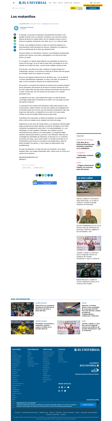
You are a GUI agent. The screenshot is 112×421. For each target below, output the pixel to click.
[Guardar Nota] (15, 50)
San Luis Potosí (62, 361)
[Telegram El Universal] (59, 387)
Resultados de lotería (47, 380)
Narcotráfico (16, 375)
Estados (14, 373)
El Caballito (81, 153)
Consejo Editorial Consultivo (30, 412)
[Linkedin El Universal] (65, 391)
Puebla (60, 356)
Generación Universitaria (46, 362)
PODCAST (60, 2)
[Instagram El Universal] (59, 391)
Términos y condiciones (52, 414)
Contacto (63, 414)
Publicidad (59, 412)
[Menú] (14, 3)
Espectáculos (16, 385)
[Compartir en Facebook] (15, 34)
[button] (93, 8)
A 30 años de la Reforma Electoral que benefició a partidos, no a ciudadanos (85, 145)
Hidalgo (60, 358)
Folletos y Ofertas (48, 354)
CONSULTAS (76, 2)
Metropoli (15, 371)
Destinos (30, 359)
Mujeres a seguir (17, 356)
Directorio (18, 412)
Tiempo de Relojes (33, 363)
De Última (30, 358)
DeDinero (45, 369)
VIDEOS (54, 2)
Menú (13, 399)
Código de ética (43, 412)
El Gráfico (46, 365)
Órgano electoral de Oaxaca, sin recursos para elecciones (85, 167)
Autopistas (31, 361)
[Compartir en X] (15, 38)
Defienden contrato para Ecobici (85, 156)
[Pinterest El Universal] (62, 391)
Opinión (80, 135)
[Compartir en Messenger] (15, 44)
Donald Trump (16, 369)
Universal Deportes (17, 383)
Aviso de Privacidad (68, 412)
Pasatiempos (47, 375)
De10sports (46, 367)
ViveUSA (45, 371)
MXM (50, 2)
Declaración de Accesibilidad (89, 412)
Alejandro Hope (24, 23)
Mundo (14, 367)
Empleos (45, 358)
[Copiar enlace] (15, 47)
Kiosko (79, 163)
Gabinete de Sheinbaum (15, 364)
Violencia (51, 412)
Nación (14, 352)
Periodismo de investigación (16, 358)
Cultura (14, 387)
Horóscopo (46, 377)
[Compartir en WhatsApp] (15, 41)
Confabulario (16, 389)
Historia (77, 412)
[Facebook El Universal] (62, 387)
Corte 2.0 (15, 354)
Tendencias (15, 391)
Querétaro (61, 359)
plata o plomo (27, 167)
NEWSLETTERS (68, 2)
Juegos (45, 373)
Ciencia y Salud (16, 393)
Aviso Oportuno (47, 356)
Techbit (14, 397)
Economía (15, 381)
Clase (29, 352)
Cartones (14, 379)
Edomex (60, 352)
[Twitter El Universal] (65, 387)
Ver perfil (23, 28)
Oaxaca (60, 354)
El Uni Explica (16, 361)
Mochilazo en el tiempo (85, 140)
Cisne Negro (31, 365)
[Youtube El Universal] (68, 387)
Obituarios (46, 359)
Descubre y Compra (49, 352)
